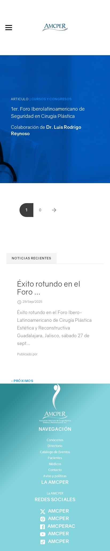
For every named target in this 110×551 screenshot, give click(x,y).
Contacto (55, 470)
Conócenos (55, 440)
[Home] (55, 28)
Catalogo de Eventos (55, 452)
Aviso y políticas (54, 476)
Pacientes (55, 458)
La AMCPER (55, 493)
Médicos (55, 464)
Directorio (55, 446)
